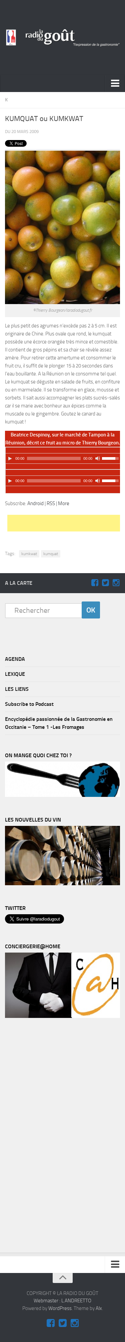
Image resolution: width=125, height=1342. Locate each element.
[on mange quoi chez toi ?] (62, 795)
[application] (63, 455)
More (63, 503)
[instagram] (116, 583)
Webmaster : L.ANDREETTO (62, 1301)
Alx (99, 1308)
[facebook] (95, 583)
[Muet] (97, 458)
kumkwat (29, 553)
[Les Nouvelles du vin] (62, 884)
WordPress (60, 1308)
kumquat (50, 553)
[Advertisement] (66, 523)
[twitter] (105, 583)
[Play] (10, 458)
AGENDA (15, 659)
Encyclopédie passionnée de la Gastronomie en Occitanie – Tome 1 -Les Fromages (59, 723)
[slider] (111, 457)
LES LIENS (17, 689)
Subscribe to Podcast (29, 704)
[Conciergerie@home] (62, 1016)
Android (35, 503)
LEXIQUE (15, 674)
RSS (51, 503)
